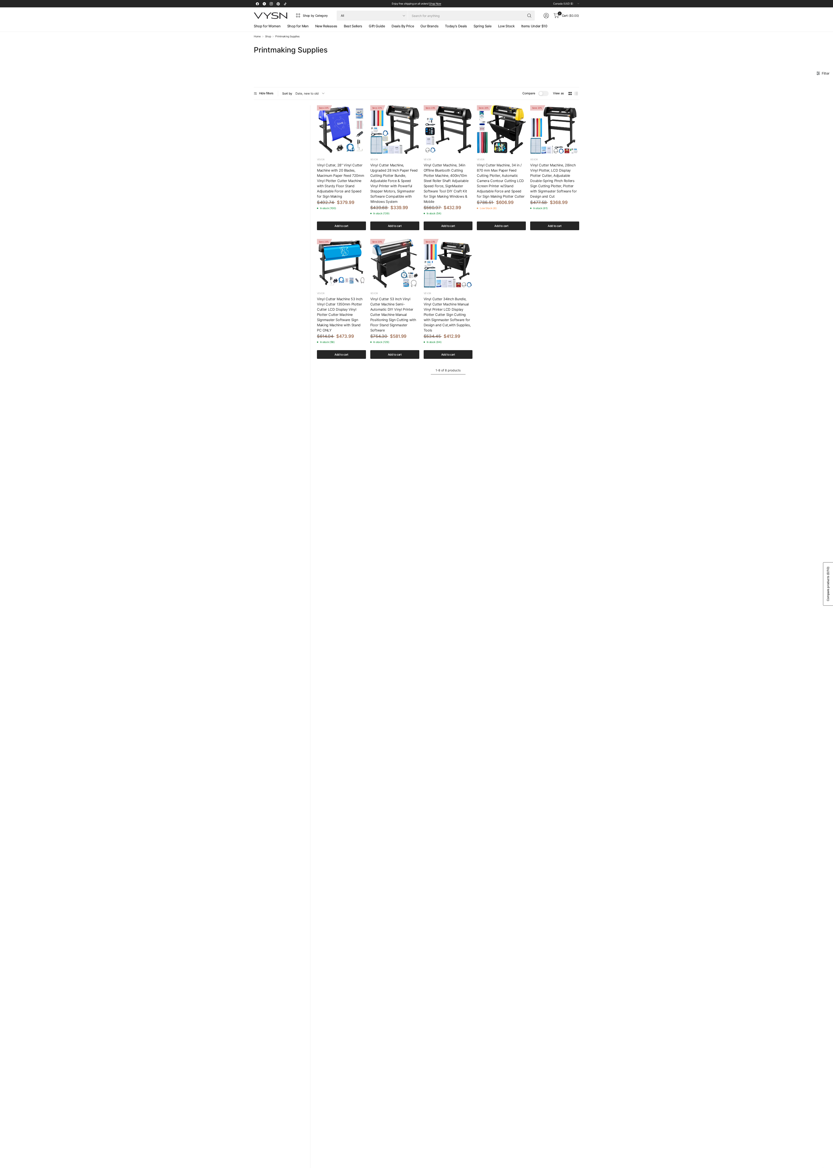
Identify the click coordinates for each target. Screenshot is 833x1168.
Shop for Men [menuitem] (298, 26)
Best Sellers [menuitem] (353, 26)
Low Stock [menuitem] (506, 26)
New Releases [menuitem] (326, 26)
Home (257, 36)
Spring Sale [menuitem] (482, 26)
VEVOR (320, 159)
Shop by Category (315, 15)
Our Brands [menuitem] (429, 26)
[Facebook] (257, 3)
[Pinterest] (278, 3)
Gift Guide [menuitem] (377, 26)
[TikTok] (285, 3)
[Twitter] (264, 3)
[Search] (529, 16)
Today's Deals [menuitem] (456, 26)
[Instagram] (271, 3)
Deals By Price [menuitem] (403, 26)
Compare (528, 93)
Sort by (287, 93)
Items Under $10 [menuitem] (534, 26)
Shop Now (435, 3)
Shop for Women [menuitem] (267, 26)
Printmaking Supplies (287, 36)
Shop (268, 36)
